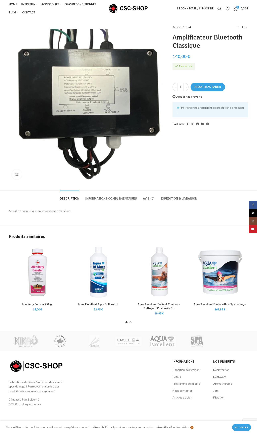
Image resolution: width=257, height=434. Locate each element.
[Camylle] (94, 341)
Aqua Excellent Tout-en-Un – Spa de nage (220, 304)
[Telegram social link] (207, 124)
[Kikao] (26, 341)
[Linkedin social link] (202, 124)
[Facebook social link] (188, 124)
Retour (176, 376)
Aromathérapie (222, 383)
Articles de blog (182, 397)
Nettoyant (219, 376)
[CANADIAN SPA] (60, 341)
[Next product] (246, 27)
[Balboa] (128, 341)
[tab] (69, 197)
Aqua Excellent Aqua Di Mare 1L (98, 304)
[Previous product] (238, 27)
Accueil (177, 27)
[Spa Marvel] (197, 341)
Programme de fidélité (186, 383)
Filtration (218, 397)
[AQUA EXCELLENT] (163, 341)
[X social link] (192, 124)
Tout (188, 27)
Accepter (241, 427)
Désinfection (221, 369)
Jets (216, 390)
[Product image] (37, 272)
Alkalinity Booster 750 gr (37, 304)
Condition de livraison (186, 369)
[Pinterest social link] (197, 124)
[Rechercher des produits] (219, 9)
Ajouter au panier (208, 86)
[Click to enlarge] (17, 174)
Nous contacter (182, 390)
